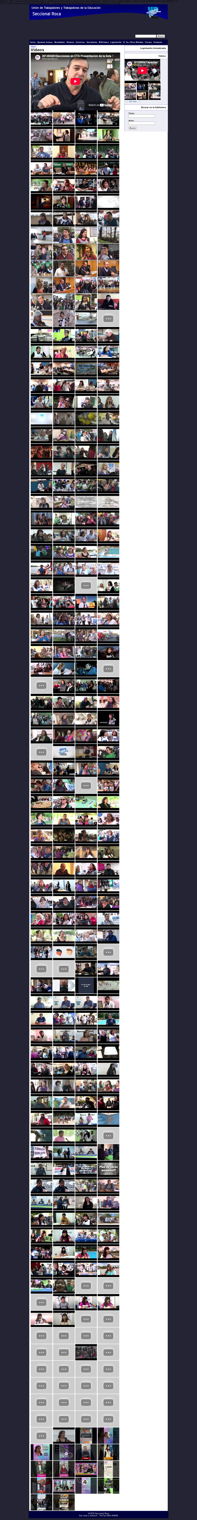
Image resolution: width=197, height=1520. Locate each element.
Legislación (116, 42)
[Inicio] (98, 12)
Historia (70, 42)
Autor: (131, 121)
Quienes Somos (45, 42)
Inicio (33, 46)
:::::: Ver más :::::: (133, 101)
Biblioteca (104, 42)
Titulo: (131, 113)
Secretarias (92, 42)
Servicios (80, 42)
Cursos (148, 42)
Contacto (157, 42)
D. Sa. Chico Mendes (133, 42)
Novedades (59, 42)
